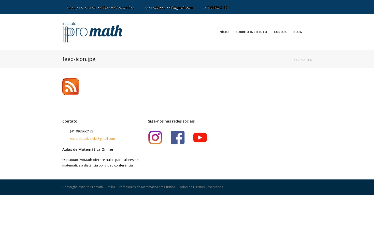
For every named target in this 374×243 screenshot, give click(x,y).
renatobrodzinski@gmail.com (92, 138)
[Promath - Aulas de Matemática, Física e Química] (92, 31)
